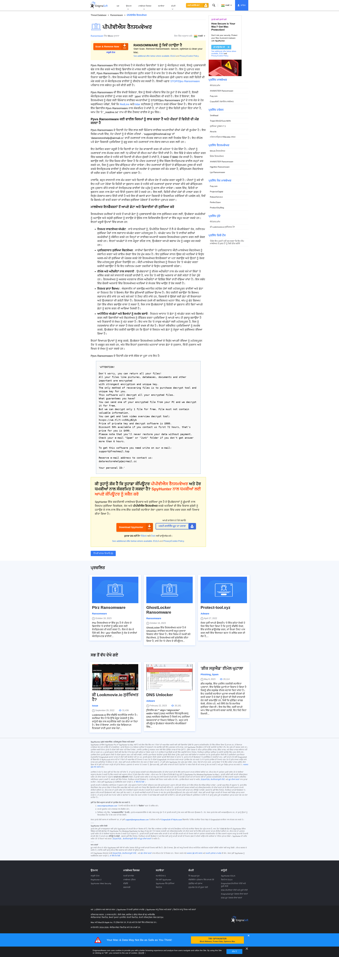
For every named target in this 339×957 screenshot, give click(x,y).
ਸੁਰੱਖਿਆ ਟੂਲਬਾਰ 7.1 (218, 126)
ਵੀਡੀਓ (125, 883)
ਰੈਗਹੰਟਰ (159, 887)
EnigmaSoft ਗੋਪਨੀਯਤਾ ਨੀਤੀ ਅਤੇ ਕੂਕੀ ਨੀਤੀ (233, 884)
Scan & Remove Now (107, 46)
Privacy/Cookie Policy (189, 56)
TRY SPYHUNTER (217, 940)
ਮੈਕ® (153, 536)
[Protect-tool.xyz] (224, 590)
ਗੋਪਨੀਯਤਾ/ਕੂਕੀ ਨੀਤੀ (218, 779)
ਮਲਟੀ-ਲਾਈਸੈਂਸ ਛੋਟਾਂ (193, 5)
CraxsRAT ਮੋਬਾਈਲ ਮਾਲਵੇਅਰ (222, 101)
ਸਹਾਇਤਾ (161, 6)
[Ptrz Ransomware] (115, 590)
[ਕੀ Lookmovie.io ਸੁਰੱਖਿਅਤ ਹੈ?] (115, 677)
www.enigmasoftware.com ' (107, 806)
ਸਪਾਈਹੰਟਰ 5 (161, 876)
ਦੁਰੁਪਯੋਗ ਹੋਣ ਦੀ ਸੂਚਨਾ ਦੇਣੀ (198, 887)
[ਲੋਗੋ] (99, 5)
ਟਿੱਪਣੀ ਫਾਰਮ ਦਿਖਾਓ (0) (103, 553)
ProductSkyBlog (217, 207)
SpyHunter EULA (228, 876)
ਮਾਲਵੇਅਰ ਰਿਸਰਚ (144, 6)
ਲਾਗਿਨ (243, 5)
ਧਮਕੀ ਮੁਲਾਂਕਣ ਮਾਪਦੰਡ (213, 853)
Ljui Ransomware (217, 172)
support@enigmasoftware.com (137, 820)
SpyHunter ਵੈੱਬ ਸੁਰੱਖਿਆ (165, 883)
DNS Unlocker (159, 695)
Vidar (137, 104)
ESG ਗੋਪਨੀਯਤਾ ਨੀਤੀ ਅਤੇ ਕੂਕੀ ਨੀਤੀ (234, 890)
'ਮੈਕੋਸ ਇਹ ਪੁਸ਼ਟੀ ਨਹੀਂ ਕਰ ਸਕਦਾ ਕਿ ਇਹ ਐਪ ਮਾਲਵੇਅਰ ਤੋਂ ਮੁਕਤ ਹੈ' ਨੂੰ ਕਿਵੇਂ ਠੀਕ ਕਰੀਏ (227, 242)
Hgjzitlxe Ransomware (219, 167)
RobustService (216, 197)
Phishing (206, 674)
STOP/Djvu (176, 81)
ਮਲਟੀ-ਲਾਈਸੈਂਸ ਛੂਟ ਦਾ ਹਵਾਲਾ (172, 526)
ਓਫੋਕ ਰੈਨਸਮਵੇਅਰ (217, 156)
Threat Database (98, 15)
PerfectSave (215, 202)
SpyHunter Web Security (101, 883)
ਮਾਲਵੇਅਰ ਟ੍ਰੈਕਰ (129, 880)
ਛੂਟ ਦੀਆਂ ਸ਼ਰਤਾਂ (234, 779)
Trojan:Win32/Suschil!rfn (220, 121)
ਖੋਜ (213, 5)
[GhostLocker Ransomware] (169, 590)
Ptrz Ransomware (109, 607)
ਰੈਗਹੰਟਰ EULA (226, 880)
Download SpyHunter (131, 527)
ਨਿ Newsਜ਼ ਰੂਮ (194, 876)
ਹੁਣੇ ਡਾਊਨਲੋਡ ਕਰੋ (219, 47)
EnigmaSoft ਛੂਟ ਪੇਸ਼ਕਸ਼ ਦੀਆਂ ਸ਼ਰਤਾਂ (234, 894)
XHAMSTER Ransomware (221, 91)
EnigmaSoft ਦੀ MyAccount (171, 820)
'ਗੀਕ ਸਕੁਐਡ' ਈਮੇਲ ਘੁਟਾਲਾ (222, 668)
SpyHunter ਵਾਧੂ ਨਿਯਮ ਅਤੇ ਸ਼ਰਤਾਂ (159, 909)
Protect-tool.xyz (215, 607)
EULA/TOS (205, 779)
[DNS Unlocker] (169, 677)
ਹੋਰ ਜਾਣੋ (141, 953)
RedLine (124, 104)
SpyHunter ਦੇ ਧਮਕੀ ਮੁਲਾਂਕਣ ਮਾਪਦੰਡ (131, 909)
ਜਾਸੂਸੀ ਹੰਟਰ (95, 876)
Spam (215, 674)
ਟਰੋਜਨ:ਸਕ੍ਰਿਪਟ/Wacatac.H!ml (222, 137)
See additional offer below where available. (151, 56)
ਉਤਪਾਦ (128, 6)
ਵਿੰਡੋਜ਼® (144, 536)
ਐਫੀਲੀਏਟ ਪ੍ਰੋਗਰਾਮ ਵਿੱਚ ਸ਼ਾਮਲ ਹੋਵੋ (201, 880)
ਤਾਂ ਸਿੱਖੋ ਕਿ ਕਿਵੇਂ (115, 856)
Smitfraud (214, 115)
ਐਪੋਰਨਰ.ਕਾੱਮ (215, 85)
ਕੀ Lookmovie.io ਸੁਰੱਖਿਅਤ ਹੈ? (222, 227)
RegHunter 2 (96, 880)
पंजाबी (227, 5)
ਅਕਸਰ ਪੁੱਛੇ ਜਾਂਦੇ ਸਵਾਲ (194, 853)
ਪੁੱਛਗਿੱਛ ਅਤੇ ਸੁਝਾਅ (195, 883)
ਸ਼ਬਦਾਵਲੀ (126, 887)
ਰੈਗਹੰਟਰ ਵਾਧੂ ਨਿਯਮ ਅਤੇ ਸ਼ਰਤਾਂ (184, 909)
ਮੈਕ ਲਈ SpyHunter (163, 880)
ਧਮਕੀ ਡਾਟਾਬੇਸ (128, 876)
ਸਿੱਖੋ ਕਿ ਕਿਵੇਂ (140, 782)
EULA (172, 56)
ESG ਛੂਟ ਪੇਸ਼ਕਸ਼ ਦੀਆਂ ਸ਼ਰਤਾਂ (231, 898)
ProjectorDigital (216, 191)
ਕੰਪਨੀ (173, 6)
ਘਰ (118, 6)
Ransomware (116, 15)
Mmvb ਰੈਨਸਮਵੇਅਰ (217, 151)
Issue (95, 705)
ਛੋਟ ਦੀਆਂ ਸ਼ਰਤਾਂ (146, 853)
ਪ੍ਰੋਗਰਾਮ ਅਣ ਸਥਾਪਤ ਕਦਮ (105, 909)
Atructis (213, 131)
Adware (205, 613)
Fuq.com (214, 96)
